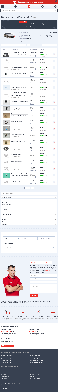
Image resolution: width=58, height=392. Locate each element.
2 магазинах (43, 75)
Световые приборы (6, 214)
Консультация (9, 346)
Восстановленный (21, 45)
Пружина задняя (15, 60)
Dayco (31, 147)
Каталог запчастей (5, 369)
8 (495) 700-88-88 (15, 6)
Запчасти (3, 14)
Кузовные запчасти (6, 204)
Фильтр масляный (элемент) (18, 141)
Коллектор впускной (16, 154)
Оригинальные (5, 45)
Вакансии (32, 376)
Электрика (4, 224)
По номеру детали (8, 243)
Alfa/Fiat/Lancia (33, 59)
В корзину (54, 54)
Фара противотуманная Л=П (18, 134)
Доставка (32, 369)
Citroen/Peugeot (33, 52)
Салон (3, 212)
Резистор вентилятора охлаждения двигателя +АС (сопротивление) (19, 114)
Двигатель (4, 202)
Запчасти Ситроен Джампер (36, 360)
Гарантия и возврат (34, 371)
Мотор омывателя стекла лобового (19, 73)
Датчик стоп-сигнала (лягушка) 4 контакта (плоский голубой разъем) (19, 174)
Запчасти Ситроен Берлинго (36, 362)
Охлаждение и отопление (8, 207)
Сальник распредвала (16, 121)
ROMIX (31, 93)
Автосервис (4, 374)
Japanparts (32, 140)
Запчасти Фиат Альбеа (6, 358)
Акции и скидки (4, 378)
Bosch (31, 100)
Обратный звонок (6, 343)
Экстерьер (4, 221)
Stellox (31, 79)
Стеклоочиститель (6, 217)
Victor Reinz (32, 127)
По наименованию (47, 45)
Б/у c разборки (4, 371)
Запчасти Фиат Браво (6, 362)
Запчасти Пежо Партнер (35, 358)
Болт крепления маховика (17, 168)
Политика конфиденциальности (19, 385)
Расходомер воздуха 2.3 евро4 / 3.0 (19, 101)
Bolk (31, 86)
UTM (31, 107)
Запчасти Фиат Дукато (6, 355)
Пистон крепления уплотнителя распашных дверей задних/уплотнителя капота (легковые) (18, 94)
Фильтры (4, 219)
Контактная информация (35, 378)
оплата (37, 369)
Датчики (4, 199)
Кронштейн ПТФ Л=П (16, 181)
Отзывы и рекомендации (35, 372)
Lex (30, 114)
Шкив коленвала (15, 148)
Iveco (31, 173)
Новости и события (34, 374)
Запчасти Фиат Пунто (6, 360)
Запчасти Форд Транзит (35, 355)
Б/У (28, 45)
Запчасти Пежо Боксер (35, 357)
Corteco (31, 120)
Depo (31, 134)
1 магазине (43, 55)
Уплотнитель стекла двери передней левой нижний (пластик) (19, 66)
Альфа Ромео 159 (10, 14)
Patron (31, 72)
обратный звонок (49, 270)
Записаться (29, 26)
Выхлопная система (6, 197)
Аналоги (13, 45)
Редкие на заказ (5, 372)
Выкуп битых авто (5, 376)
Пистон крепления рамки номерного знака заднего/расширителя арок (19, 53)
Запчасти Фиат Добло (6, 357)
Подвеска (4, 209)
